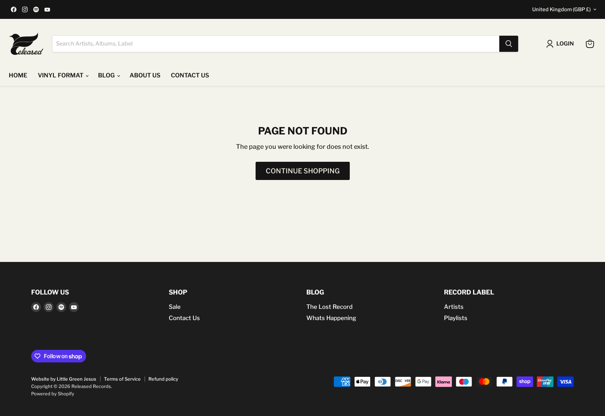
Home (18, 75)
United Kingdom (561, 9)
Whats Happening (331, 317)
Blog (107, 75)
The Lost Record (329, 306)
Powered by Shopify (52, 393)
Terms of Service (122, 379)
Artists (454, 306)
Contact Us (184, 317)
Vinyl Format (61, 75)
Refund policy (163, 379)
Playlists (455, 317)
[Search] (508, 44)
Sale (175, 306)
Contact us (190, 75)
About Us (145, 75)
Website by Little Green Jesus (63, 379)
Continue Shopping (303, 171)
